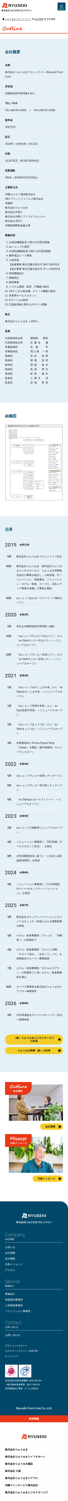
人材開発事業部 (14, 1305)
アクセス (10, 1270)
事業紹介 (10, 1294)
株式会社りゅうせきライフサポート (25, 1456)
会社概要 (10, 1258)
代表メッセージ (46, 1178)
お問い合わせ (12, 1335)
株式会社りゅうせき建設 (19, 1463)
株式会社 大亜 (13, 1471)
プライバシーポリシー (16, 1345)
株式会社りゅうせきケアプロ (21, 1478)
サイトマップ (11, 1356)
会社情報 (50, 1126)
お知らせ (10, 1247)
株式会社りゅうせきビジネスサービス (26, 1492)
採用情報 (34, 1418)
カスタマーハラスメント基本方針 (21, 1351)
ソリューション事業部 (17, 1311)
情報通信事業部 (14, 1299)
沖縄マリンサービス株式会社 (21, 1485)
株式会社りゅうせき (16, 1449)
